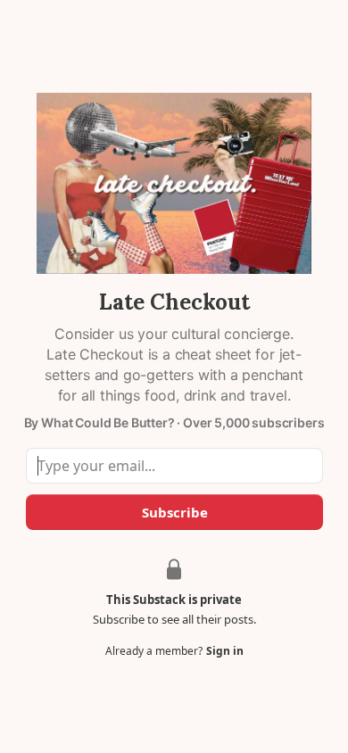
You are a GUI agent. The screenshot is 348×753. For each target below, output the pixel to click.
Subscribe (174, 512)
